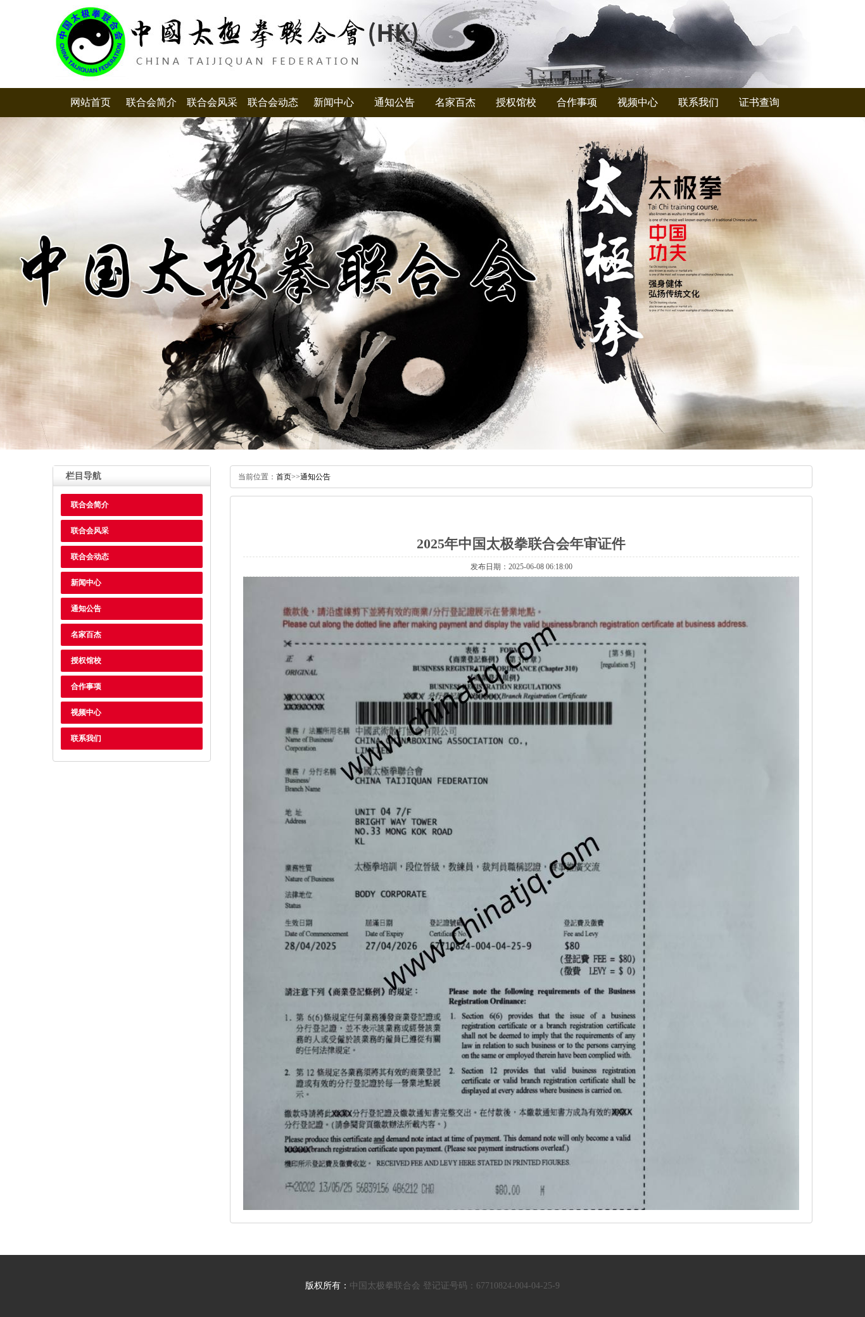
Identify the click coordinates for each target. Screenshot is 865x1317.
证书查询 (759, 102)
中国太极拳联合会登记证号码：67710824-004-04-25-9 (455, 1285)
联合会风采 (212, 102)
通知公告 (394, 102)
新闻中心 (333, 102)
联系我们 (698, 102)
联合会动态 (273, 102)
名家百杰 (455, 102)
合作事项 (577, 102)
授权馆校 (516, 102)
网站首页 (90, 102)
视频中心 (637, 102)
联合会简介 (151, 102)
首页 (283, 476)
